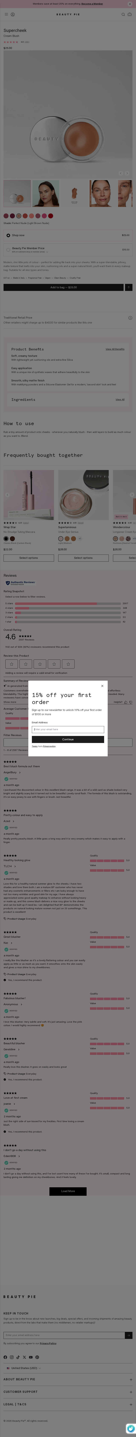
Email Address (40, 722)
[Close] (102, 685)
